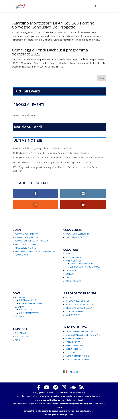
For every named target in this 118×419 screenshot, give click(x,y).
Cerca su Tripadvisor (29, 313)
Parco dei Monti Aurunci (77, 356)
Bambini (69, 277)
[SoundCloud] (73, 387)
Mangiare (19, 307)
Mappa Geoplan (73, 342)
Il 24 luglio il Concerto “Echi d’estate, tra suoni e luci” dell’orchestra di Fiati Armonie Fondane (58, 157)
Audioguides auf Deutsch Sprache (31, 240)
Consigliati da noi (28, 300)
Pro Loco (70, 352)
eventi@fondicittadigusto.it (59, 414)
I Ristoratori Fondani (29, 309)
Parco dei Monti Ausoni (77, 359)
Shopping (19, 316)
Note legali (78, 400)
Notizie (69, 297)
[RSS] (81, 387)
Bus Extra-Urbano (24, 336)
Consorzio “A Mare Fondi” (82, 263)
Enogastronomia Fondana (78, 308)
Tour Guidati (21, 254)
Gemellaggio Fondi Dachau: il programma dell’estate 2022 (50, 52)
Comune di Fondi (73, 349)
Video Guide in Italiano (26, 244)
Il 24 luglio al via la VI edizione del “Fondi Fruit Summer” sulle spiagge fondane (51, 152)
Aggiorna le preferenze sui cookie (83, 396)
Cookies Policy (58, 396)
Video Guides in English (26, 248)
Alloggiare (20, 297)
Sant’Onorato (72, 315)
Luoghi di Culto (73, 281)
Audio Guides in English (26, 237)
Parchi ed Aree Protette (76, 237)
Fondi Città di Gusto (58, 392)
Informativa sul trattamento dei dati (52, 400)
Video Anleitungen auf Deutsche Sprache (35, 251)
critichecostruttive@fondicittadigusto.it (74, 403)
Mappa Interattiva (74, 345)
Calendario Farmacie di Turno (80, 331)
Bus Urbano (21, 333)
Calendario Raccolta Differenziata (82, 335)
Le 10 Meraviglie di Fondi (77, 301)
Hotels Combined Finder (31, 303)
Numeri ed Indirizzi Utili (76, 338)
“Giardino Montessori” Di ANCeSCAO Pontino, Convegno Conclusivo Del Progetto (53, 25)
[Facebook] (38, 387)
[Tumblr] (55, 387)
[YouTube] (46, 387)
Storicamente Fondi (75, 311)
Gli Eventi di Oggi (73, 257)
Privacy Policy (42, 396)
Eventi (68, 253)
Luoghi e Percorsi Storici (77, 234)
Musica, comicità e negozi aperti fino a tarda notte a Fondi (42, 148)
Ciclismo (69, 274)
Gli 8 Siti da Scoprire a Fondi (79, 304)
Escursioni (70, 270)
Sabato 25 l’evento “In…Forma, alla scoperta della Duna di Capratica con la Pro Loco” (55, 162)
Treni (17, 340)
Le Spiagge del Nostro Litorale (85, 267)
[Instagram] (64, 387)
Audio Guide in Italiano (26, 234)
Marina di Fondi (73, 261)
